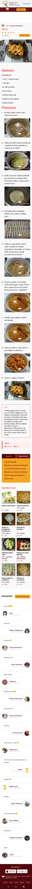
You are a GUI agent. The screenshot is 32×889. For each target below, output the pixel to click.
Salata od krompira (8, 501)
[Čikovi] (17, 127)
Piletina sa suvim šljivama (23, 550)
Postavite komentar (22, 596)
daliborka (12, 681)
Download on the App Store (10, 871)
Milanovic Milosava (16, 630)
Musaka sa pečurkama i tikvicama (16, 465)
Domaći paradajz (10, 462)
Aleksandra (13, 749)
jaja (17, 446)
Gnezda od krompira (23, 524)
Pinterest (28, 882)
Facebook (5, 882)
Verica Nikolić (14, 820)
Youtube (16, 882)
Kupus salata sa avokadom (8, 574)
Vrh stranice (15, 867)
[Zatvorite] (1, 3)
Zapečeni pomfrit (23, 501)
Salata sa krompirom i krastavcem (8, 524)
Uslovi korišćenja (25, 876)
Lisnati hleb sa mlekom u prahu (15, 468)
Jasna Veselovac (17, 664)
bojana (20, 769)
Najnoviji (9, 456)
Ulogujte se (21, 9)
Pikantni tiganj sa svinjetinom (14, 475)
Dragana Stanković (16, 837)
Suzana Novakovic (16, 26)
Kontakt (15, 878)
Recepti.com (3, 877)
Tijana (11, 854)
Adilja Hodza (13, 786)
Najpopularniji (23, 456)
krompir (9, 446)
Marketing (9, 878)
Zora (11, 613)
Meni (16, 887)
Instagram (22, 882)
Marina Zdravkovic (16, 698)
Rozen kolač (8, 478)
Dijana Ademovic (17, 803)
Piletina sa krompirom (23, 574)
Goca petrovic (18, 732)
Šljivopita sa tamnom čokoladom (15, 472)
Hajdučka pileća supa (8, 550)
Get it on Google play (22, 871)
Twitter (11, 882)
